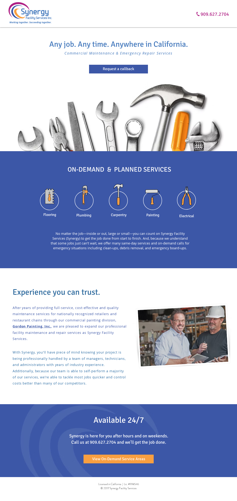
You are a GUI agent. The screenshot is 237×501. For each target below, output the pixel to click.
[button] (118, 69)
